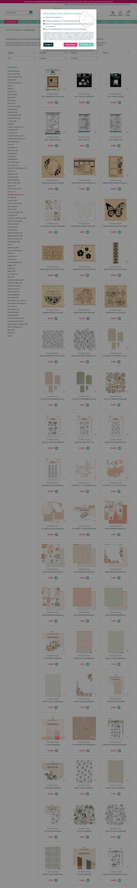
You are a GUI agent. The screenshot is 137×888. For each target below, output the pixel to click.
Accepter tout (87, 45)
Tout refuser (71, 45)
